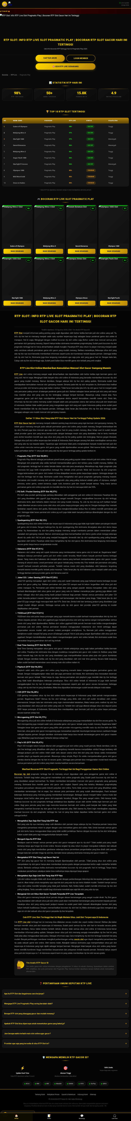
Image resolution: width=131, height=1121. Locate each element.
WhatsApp (82, 1116)
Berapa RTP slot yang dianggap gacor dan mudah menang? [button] (29, 1014)
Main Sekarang (17, 251)
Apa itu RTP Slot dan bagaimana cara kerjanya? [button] (24, 994)
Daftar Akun (50, 58)
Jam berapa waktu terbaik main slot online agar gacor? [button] (27, 1034)
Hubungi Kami (83, 1094)
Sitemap (93, 1094)
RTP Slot (18, 333)
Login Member (81, 58)
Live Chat (114, 1116)
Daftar (49, 1116)
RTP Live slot (24, 922)
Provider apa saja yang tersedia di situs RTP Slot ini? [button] (26, 1043)
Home (16, 1116)
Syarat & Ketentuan (68, 1094)
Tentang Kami (40, 1094)
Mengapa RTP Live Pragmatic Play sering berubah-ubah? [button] (28, 1004)
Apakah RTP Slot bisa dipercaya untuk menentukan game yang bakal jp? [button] (34, 1024)
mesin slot (79, 939)
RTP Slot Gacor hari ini (24, 423)
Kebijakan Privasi (53, 1094)
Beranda (5, 75)
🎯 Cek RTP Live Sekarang (65, 66)
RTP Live (14, 75)
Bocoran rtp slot (22, 774)
